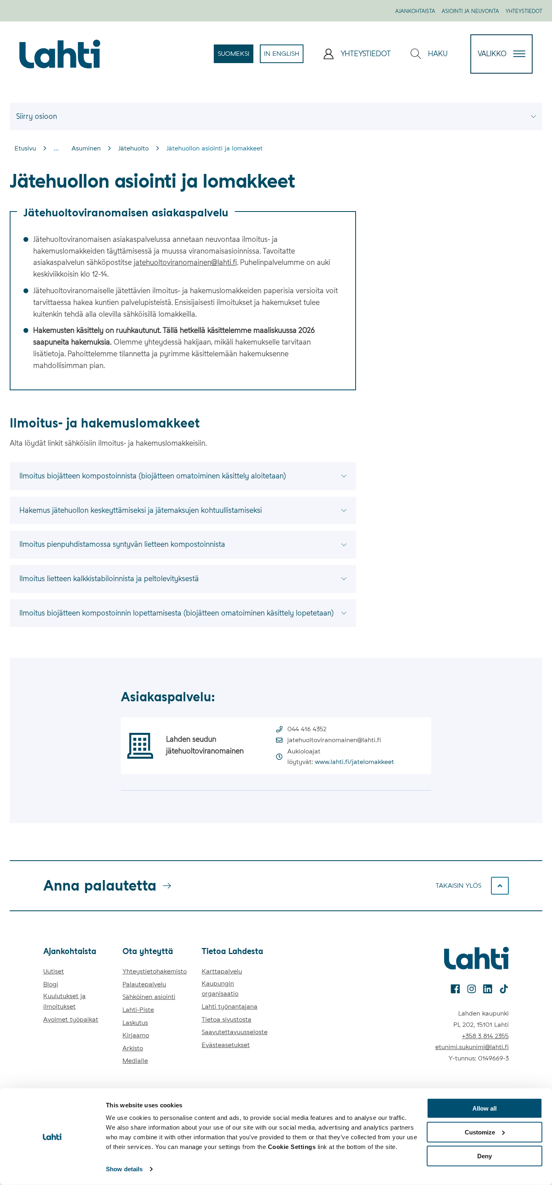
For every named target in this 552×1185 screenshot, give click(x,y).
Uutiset (53, 971)
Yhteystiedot (524, 11)
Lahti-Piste (138, 1010)
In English (283, 56)
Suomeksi (235, 56)
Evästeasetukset (226, 1045)
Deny (484, 1155)
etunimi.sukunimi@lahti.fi (472, 1047)
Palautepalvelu (144, 984)
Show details (124, 1169)
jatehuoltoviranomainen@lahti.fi (185, 262)
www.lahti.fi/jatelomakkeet (354, 762)
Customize (480, 1132)
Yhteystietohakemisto (154, 971)
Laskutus (135, 1022)
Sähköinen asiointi (148, 997)
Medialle (135, 1060)
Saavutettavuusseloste (235, 1032)
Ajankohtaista (415, 11)
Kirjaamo (135, 1035)
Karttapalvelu (222, 971)
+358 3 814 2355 (485, 1036)
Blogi (50, 984)
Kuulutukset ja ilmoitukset (64, 1001)
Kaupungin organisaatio (220, 989)
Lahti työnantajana (229, 1006)
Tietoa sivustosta (226, 1019)
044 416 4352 (307, 729)
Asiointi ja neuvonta (470, 11)
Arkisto (132, 1048)
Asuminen (86, 148)
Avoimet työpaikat (70, 1019)
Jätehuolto (133, 148)
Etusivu (25, 148)
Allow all (484, 1108)
